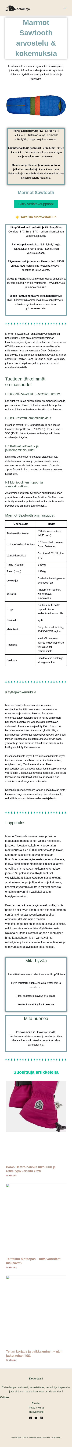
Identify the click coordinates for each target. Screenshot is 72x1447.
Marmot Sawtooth (36, 192)
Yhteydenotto (36, 1411)
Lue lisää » (11, 1175)
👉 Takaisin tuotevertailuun (36, 217)
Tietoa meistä (36, 1407)
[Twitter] (36, 1418)
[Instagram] (41, 1418)
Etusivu (36, 1403)
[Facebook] (30, 1418)
